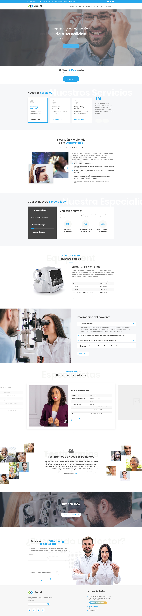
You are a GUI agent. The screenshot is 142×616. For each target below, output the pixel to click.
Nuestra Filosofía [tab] (38, 232)
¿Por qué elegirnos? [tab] (39, 210)
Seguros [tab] (84, 148)
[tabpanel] (71, 281)
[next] (105, 121)
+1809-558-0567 (33, 1)
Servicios (82, 6)
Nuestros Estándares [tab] (39, 217)
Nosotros (73, 6)
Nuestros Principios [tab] (38, 225)
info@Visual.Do (74, 1)
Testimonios (100, 6)
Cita (75, 416)
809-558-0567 (71, 78)
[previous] (98, 121)
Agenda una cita (35, 119)
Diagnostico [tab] (58, 148)
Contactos (109, 6)
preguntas (82, 353)
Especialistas (90, 6)
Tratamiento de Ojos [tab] (72, 148)
